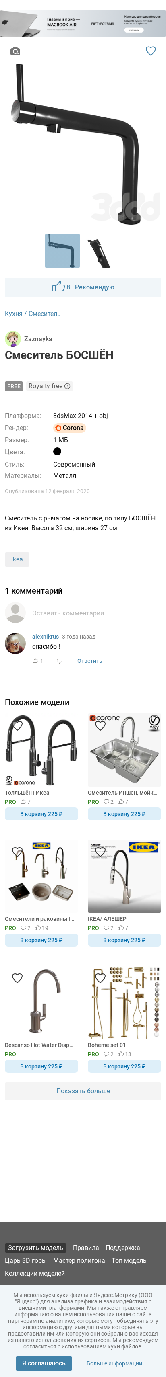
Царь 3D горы (26, 1260)
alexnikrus (45, 636)
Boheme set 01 (107, 1045)
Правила (86, 1248)
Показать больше (83, 1091)
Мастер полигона (79, 1260)
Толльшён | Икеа (27, 792)
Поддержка (123, 1248)
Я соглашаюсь (44, 1363)
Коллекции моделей (35, 1273)
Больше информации (114, 1363)
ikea (17, 559)
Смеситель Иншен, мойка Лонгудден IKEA (123, 792)
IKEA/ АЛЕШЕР (107, 919)
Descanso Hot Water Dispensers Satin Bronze (40, 1045)
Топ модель (129, 1260)
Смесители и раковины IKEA (40, 919)
